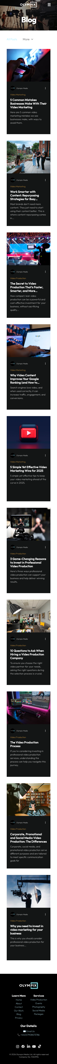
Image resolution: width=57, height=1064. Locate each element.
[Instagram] (18, 1046)
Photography (38, 1006)
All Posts (12, 39)
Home (19, 999)
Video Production (18, 278)
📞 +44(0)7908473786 (28, 1034)
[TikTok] (40, 1046)
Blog (19, 1014)
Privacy (19, 1017)
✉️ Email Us (28, 1031)
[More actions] (46, 88)
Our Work (19, 1010)
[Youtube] (34, 1046)
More (26, 39)
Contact (19, 1007)
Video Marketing (17, 94)
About (19, 1003)
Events (39, 1003)
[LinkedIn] (29, 1046)
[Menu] (49, 4)
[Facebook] (23, 1046)
